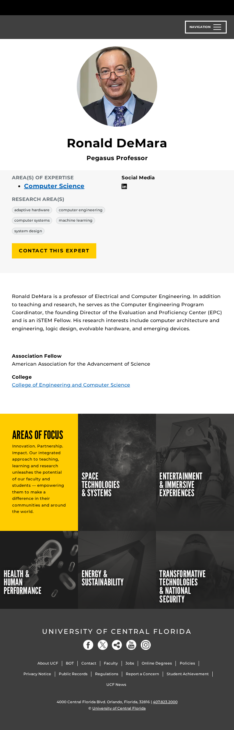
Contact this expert (54, 251)
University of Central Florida (117, 631)
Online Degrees (157, 663)
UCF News (116, 684)
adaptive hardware (32, 210)
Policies (187, 663)
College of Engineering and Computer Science (71, 385)
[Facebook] (88, 645)
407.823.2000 (165, 702)
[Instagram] (145, 645)
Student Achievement (188, 674)
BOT (70, 663)
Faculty (111, 663)
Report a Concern (142, 674)
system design (28, 231)
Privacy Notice (37, 674)
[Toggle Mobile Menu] (220, 7)
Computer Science (54, 186)
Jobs (130, 663)
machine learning (76, 220)
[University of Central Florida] (52, 7)
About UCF (47, 663)
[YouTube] (131, 645)
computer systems (32, 220)
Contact (88, 663)
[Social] (117, 645)
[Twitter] (103, 645)
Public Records (73, 674)
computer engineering (81, 210)
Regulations (106, 674)
